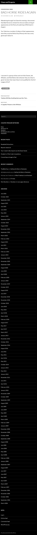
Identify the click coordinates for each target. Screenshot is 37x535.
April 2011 (4, 384)
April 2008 (4, 455)
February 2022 (5, 239)
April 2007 (4, 480)
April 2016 (4, 358)
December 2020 (5, 258)
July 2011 (3, 380)
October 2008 (5, 435)
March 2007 (4, 484)
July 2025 (3, 206)
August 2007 (4, 468)
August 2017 (4, 322)
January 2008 (4, 461)
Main (2, 127)
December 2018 (5, 297)
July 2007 (3, 471)
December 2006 (5, 490)
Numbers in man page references (20, 182)
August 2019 (4, 290)
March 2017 (4, 332)
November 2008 (5, 432)
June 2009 (4, 409)
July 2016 (3, 351)
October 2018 (5, 303)
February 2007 (5, 487)
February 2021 (5, 251)
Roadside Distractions (7, 144)
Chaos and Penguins (8, 2)
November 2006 (5, 493)
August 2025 (4, 203)
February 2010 (5, 387)
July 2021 (3, 245)
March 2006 (4, 503)
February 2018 (5, 319)
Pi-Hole (13, 178)
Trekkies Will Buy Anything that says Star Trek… (14, 97)
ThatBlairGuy (19, 15)
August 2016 (4, 348)
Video (11, 9)
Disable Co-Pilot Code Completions (11, 154)
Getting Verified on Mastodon (18, 169)
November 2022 (5, 229)
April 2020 (4, 274)
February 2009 (5, 422)
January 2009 (4, 426)
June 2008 (4, 448)
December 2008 (5, 429)
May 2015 (3, 361)
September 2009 (5, 400)
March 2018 (4, 316)
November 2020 (5, 261)
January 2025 (4, 216)
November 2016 (5, 338)
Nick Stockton (5, 182)
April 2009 (4, 416)
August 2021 (4, 242)
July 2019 (3, 293)
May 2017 (3, 326)
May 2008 (3, 451)
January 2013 (4, 368)
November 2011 (5, 377)
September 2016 (5, 345)
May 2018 (3, 309)
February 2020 (5, 277)
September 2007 (5, 464)
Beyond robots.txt (6, 147)
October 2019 (5, 287)
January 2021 (4, 255)
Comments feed (5, 521)
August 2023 (4, 226)
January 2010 (4, 390)
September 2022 (5, 232)
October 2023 (5, 222)
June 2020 (4, 271)
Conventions (5, 9)
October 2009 (5, 397)
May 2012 (3, 371)
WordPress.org (5, 524)
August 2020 (4, 268)
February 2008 (5, 458)
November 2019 (5, 284)
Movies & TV (4, 128)
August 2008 (4, 442)
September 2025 (5, 200)
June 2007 (4, 474)
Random (3, 130)
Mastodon (4, 133)
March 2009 (4, 419)
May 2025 (3, 213)
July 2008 (3, 445)
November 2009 (5, 393)
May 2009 (3, 413)
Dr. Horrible (5, 88)
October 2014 (5, 364)
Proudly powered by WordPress (8, 532)
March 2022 (4, 235)
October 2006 (5, 497)
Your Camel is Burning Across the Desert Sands (14, 151)
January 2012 (4, 374)
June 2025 (4, 209)
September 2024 (5, 219)
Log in (2, 515)
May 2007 (3, 477)
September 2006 (5, 500)
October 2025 (5, 197)
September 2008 (5, 438)
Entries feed (4, 518)
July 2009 (3, 406)
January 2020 (4, 280)
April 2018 (4, 313)
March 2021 (4, 248)
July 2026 (3, 193)
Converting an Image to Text (8, 157)
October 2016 (5, 342)
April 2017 (4, 329)
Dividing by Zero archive (8, 132)
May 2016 (3, 355)
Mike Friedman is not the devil (23, 175)
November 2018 (5, 300)
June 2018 (4, 306)
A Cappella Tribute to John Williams (11, 103)
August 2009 (4, 403)
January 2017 (4, 335)
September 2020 (5, 264)
